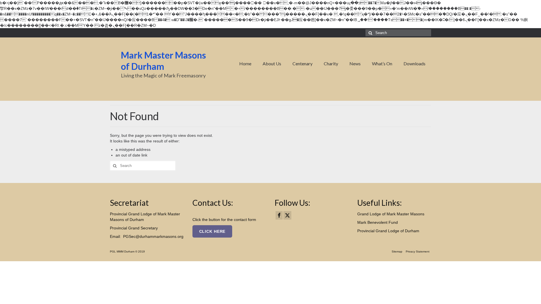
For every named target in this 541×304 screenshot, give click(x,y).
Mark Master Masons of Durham (163, 61)
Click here (212, 231)
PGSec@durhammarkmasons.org (153, 236)
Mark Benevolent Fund (377, 222)
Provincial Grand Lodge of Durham (388, 231)
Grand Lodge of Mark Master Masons (390, 214)
